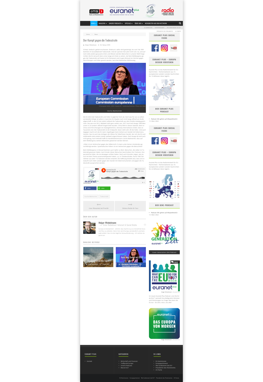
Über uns (138, 23)
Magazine (102, 23)
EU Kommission (148, 27)
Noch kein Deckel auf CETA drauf (132, 259)
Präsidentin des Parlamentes (165, 31)
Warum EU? (125, 368)
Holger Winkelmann (91, 45)
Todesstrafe (104, 196)
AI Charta (178, 31)
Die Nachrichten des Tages (98, 260)
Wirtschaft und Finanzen (129, 361)
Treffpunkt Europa (127, 363)
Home (88, 34)
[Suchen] (180, 23)
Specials (128, 23)
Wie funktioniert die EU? (174, 27)
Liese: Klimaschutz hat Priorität (98, 208)
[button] (90, 188)
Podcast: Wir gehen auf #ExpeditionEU (164, 119)
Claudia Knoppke (125, 264)
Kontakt (89, 361)
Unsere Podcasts (115, 23)
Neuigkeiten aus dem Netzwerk (156, 23)
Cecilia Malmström (91, 196)
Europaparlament (159, 27)
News (93, 23)
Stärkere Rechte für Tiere (130, 208)
